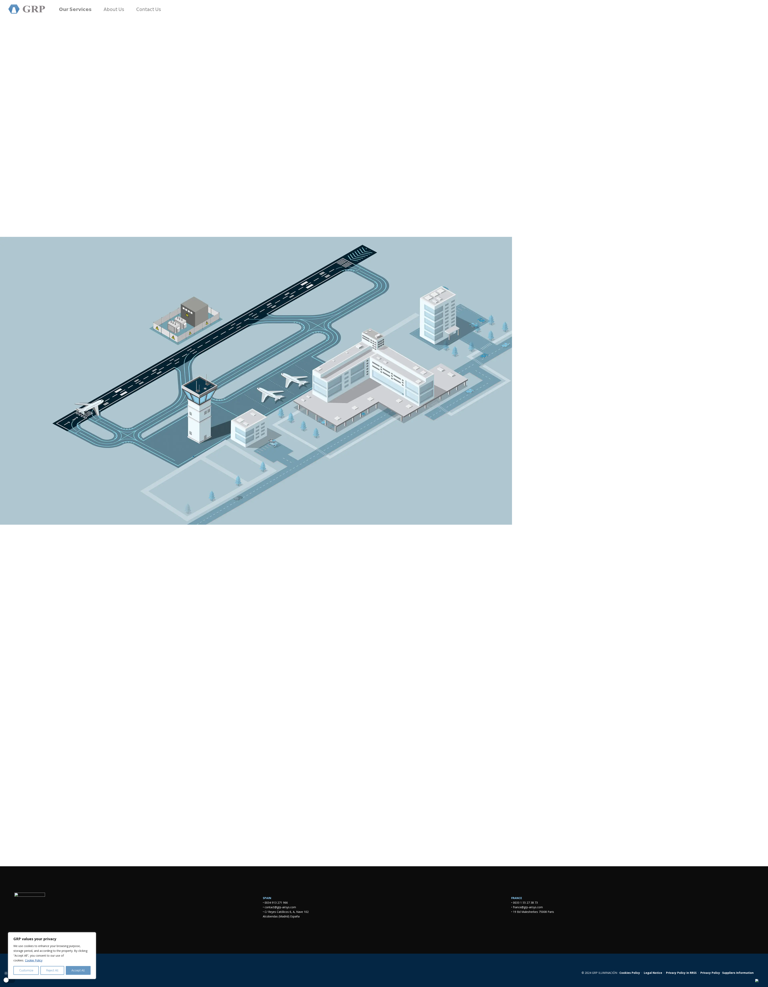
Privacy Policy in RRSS (681, 973)
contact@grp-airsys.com (280, 907)
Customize (26, 970)
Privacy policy (640, 798)
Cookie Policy (33, 960)
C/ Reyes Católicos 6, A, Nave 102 (287, 912)
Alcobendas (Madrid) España (281, 916)
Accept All (78, 970)
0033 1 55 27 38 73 (525, 902)
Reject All (52, 970)
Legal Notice (653, 973)
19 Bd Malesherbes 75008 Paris (533, 912)
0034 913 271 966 (276, 902)
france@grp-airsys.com (528, 907)
